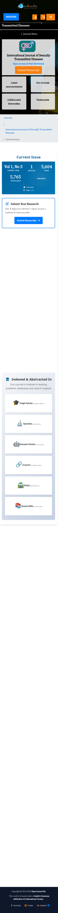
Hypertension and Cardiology (22, 778)
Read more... (28, 606)
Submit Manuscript (28, 70)
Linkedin (43, 905)
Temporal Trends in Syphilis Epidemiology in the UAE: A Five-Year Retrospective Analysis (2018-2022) (26, 739)
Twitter (30, 905)
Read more (13, 302)
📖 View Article (16, 362)
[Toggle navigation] (50, 17)
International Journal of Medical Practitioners (23, 860)
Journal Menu (29, 34)
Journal (8, 117)
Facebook (17, 905)
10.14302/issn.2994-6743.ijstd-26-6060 (28, 318)
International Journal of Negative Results (28, 807)
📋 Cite (40, 371)
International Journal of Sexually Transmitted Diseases (29, 131)
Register (11, 16)
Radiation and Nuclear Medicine (23, 833)
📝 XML (16, 371)
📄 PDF (40, 362)
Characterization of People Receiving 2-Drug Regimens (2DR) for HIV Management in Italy (27, 670)
